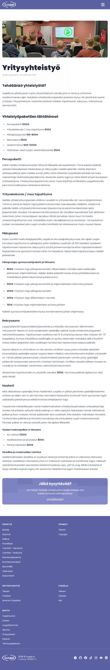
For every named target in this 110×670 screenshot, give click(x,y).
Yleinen (62, 529)
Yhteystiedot (8, 634)
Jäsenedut (7, 571)
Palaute (6, 639)
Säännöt (6, 534)
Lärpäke (62, 595)
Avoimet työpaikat (11, 600)
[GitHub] (80, 657)
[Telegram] (75, 657)
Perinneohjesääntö (11, 557)
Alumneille (7, 566)
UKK (60, 600)
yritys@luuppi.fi (55, 499)
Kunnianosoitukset (11, 562)
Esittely (5, 529)
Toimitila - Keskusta (12, 552)
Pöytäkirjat (7, 543)
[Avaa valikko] (103, 4)
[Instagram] (96, 657)
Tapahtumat (8, 616)
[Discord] (101, 657)
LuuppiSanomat (10, 625)
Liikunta (6, 629)
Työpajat (62, 534)
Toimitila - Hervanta (12, 548)
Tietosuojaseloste (11, 643)
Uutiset (5, 620)
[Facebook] (85, 657)
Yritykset (6, 595)
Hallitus (5, 539)
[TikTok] (90, 657)
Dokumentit (8, 575)
